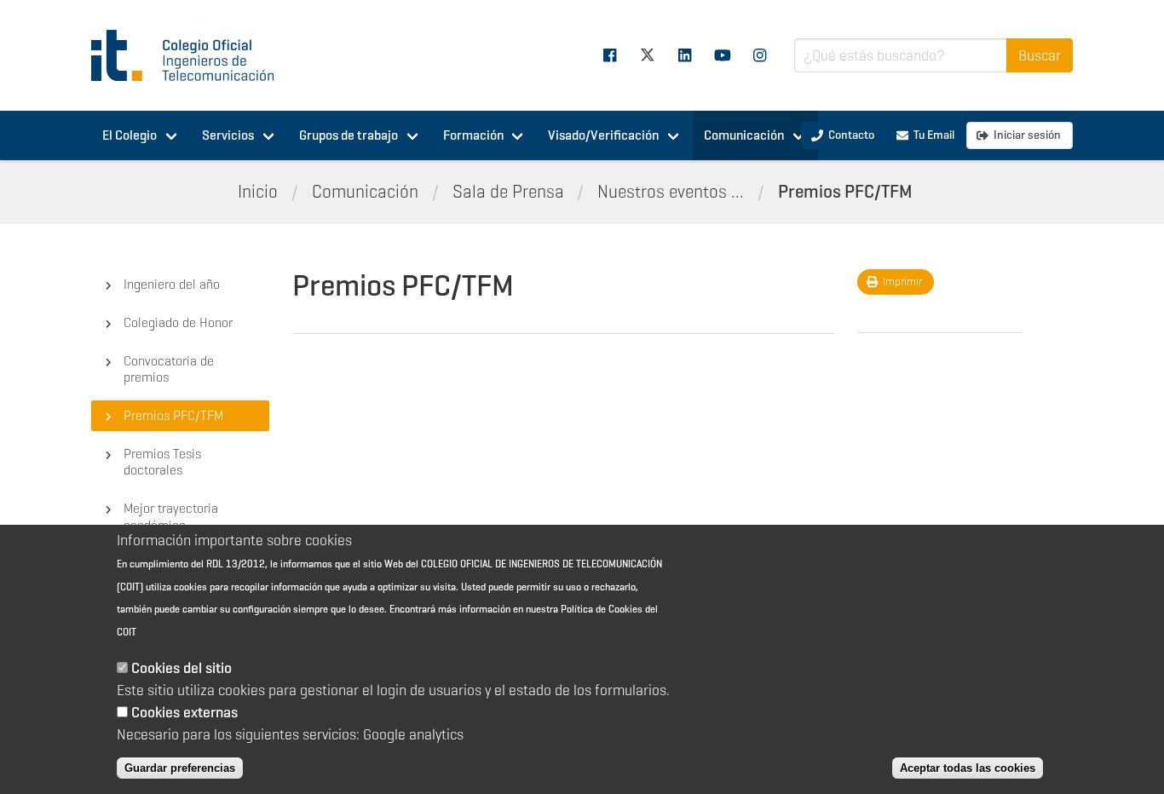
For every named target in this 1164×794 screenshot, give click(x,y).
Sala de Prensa (508, 192)
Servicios (228, 135)
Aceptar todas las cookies (967, 768)
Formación (473, 135)
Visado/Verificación (603, 135)
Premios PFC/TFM (845, 192)
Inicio (258, 192)
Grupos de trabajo (348, 135)
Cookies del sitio (181, 668)
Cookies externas (184, 712)
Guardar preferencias (179, 768)
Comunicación (744, 135)
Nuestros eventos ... (670, 192)
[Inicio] (190, 55)
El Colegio (129, 135)
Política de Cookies (602, 608)
